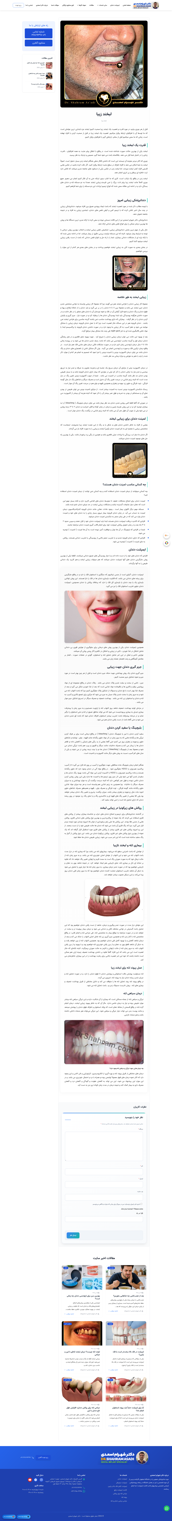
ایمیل (141, 1178)
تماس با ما (29, 5)
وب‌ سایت (140, 1191)
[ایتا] (167, 535)
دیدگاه (140, 1129)
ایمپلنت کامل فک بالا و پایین (117, 1486)
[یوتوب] (30, 1480)
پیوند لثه (124, 1497)
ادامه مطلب (114, 1311)
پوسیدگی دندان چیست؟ (38, 84)
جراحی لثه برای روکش (120, 1493)
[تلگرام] (36, 1480)
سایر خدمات (103, 5)
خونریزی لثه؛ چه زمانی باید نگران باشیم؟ (36, 64)
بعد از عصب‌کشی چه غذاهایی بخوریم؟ (36, 74)
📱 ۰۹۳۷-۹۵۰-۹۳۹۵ (23, 1517)
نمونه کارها (82, 5)
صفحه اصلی (127, 5)
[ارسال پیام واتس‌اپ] (167, 1508)
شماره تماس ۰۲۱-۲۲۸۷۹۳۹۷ (38, 33)
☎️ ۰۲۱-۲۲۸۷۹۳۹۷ (9, 1517)
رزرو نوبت (18, 5)
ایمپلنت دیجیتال (121, 1482)
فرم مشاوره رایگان (68, 5)
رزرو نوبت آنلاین (43, 1457)
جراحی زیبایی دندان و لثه (119, 1501)
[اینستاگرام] (41, 1480)
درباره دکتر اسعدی (42, 5)
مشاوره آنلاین (38, 43)
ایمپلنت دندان (114, 5)
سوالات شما (55, 5)
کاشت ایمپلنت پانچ (120, 1490)
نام (141, 1166)
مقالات (91, 5)
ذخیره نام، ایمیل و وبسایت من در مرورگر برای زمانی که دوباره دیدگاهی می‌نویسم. (116, 1204)
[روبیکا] (167, 543)
